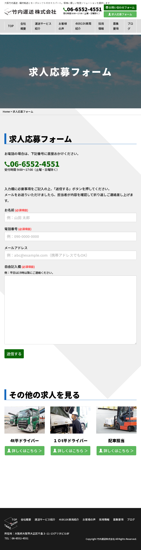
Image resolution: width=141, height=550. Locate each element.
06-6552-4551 (84, 9)
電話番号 (17, 228)
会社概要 (26, 519)
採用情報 (104, 519)
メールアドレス (16, 247)
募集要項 (118, 519)
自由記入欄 (29, 269)
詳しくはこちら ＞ (26, 450)
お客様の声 (89, 519)
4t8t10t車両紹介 (69, 519)
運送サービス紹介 (45, 519)
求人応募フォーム (121, 14)
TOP (14, 519)
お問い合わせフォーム (121, 7)
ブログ (131, 519)
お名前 (16, 209)
